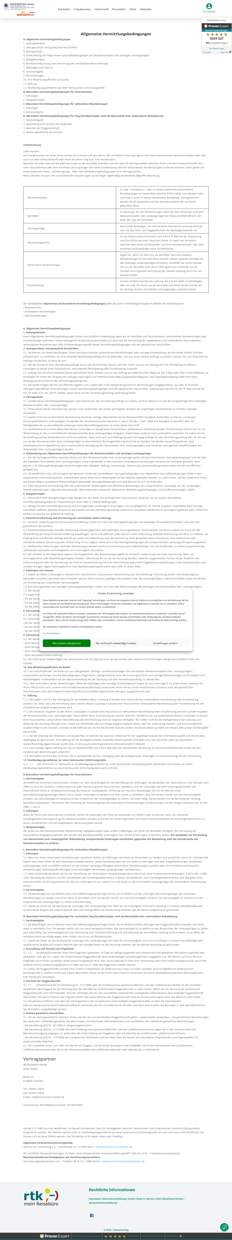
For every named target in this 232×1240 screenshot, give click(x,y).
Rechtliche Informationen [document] (112, 1190)
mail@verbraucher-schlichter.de (113, 1146)
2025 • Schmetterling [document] (117, 1230)
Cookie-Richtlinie (51, 633)
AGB (158, 1198)
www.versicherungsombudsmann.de (124, 1161)
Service (151, 1198)
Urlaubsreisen (82, 9)
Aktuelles (146, 9)
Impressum (95, 1198)
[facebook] (92, 1216)
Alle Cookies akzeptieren (66, 643)
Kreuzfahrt (119, 9)
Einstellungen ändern (165, 643)
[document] (116, 34)
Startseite (64, 9)
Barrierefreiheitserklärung (103, 1203)
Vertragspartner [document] (39, 1059)
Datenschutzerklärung (114, 1198)
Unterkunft (102, 9)
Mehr (133, 9)
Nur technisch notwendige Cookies (116, 643)
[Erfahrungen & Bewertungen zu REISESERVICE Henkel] (216, 36)
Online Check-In (136, 1198)
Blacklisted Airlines (172, 1198)
